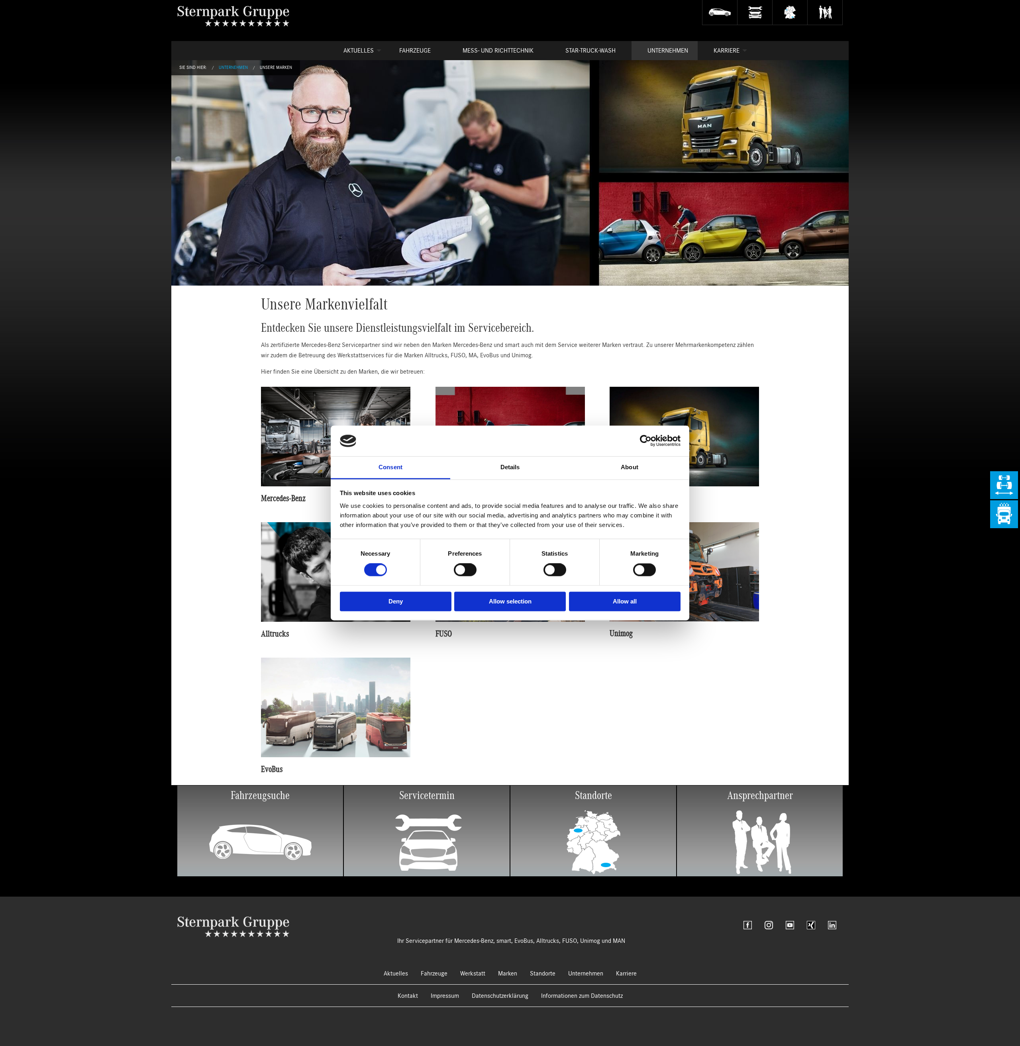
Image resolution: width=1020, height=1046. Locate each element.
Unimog (590, 941)
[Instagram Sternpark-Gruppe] (768, 925)
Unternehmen (667, 50)
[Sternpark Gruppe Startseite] (233, 926)
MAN (619, 941)
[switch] (465, 570)
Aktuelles (358, 50)
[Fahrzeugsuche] (719, 12)
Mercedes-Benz (473, 941)
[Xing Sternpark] (811, 925)
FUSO (569, 941)
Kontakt (408, 996)
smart (503, 941)
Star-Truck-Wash (590, 50)
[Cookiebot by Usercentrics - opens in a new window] (646, 441)
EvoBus (523, 941)
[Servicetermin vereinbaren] (754, 12)
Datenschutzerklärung (500, 996)
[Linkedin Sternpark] (832, 925)
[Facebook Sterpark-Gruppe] (747, 925)
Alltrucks (547, 941)
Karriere (727, 50)
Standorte (542, 973)
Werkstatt (472, 973)
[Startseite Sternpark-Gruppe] (239, 16)
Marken (507, 973)
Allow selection (510, 601)
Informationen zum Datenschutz (582, 996)
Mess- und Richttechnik (498, 50)
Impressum (445, 996)
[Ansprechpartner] (825, 12)
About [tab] (629, 467)
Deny (395, 601)
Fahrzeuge (415, 50)
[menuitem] (355, 50)
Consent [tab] (390, 467)
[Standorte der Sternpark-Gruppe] (789, 12)
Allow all (625, 601)
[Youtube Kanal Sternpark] (789, 925)
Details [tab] (510, 467)
